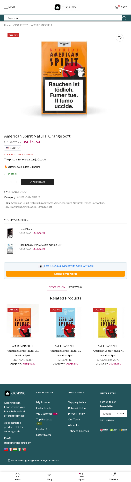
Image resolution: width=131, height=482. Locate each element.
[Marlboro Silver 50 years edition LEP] (10, 249)
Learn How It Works (65, 273)
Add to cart (39, 182)
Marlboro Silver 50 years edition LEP (40, 244)
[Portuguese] (24, 450)
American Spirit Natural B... (65, 350)
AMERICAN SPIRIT (41, 25)
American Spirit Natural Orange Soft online (79, 202)
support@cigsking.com (17, 442)
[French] (11, 450)
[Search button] (124, 18)
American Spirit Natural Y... (108, 350)
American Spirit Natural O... (23, 350)
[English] (6, 450)
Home (7, 25)
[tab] (57, 287)
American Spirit (22, 355)
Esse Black (25, 229)
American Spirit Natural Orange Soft (32, 202)
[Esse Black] (10, 233)
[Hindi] (15, 450)
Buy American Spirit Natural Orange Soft (28, 206)
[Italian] (19, 450)
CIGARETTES (20, 25)
